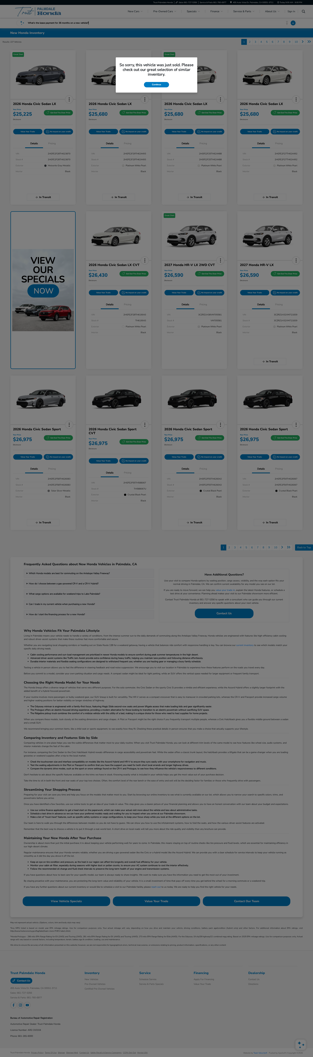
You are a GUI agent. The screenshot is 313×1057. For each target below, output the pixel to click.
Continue (156, 84)
